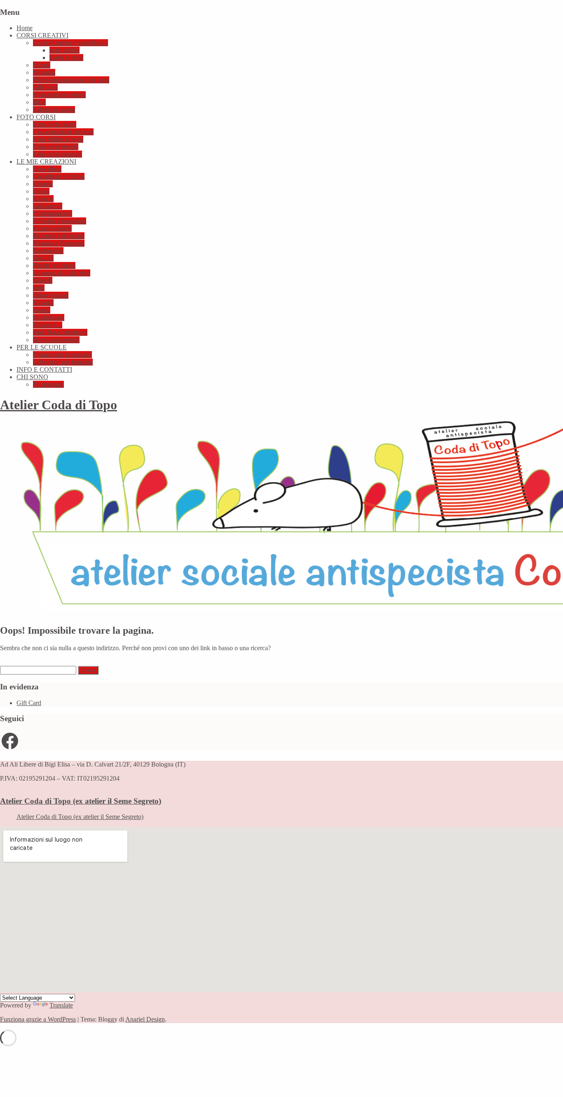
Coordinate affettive (58, 176)
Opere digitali (50, 295)
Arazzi (41, 310)
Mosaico (44, 72)
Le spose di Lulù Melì (61, 272)
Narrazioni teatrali (56, 339)
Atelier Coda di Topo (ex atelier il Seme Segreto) (80, 801)
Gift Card (45, 87)
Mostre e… (47, 324)
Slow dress (47, 168)
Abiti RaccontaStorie (60, 332)
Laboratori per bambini (63, 362)
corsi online (64, 50)
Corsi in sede (66, 57)
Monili (41, 64)
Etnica (41, 191)
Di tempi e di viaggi (58, 235)
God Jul (43, 258)
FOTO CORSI (36, 116)
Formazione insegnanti (62, 354)
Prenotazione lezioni (59, 94)
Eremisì (43, 183)
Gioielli (42, 280)
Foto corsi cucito (54, 124)
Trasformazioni (52, 213)
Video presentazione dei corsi (71, 79)
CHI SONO (32, 376)
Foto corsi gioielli (55, 146)
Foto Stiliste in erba (58, 139)
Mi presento (48, 384)
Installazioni (48, 317)
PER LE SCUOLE (41, 347)
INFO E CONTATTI (44, 369)
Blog (39, 102)
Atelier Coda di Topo (58, 404)
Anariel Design (145, 1019)
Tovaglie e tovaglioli (59, 220)
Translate (61, 1005)
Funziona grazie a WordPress (38, 1019)
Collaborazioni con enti (63, 131)
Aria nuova (47, 206)
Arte (39, 287)
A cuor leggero (52, 228)
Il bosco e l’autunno (58, 243)
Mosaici (43, 302)
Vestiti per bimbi (54, 265)
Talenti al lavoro (54, 109)
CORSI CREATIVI (42, 35)
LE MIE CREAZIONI (46, 161)
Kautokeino (48, 250)
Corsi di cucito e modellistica (70, 42)
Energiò (43, 198)
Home (24, 27)
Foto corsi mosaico (57, 154)
